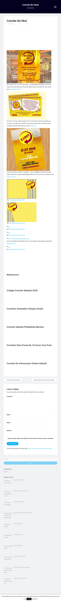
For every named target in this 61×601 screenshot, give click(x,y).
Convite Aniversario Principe (13, 380)
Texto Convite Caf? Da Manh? (19, 556)
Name (9, 414)
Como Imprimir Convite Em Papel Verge (21, 567)
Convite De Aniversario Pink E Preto (20, 490)
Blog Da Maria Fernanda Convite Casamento (44, 380)
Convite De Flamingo (17, 523)
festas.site (33, 125)
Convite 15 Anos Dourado (18, 479)
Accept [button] (28, 598)
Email (9, 422)
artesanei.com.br (11, 243)
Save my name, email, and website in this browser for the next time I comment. (30, 438)
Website (9, 430)
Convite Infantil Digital (18, 545)
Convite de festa (30, 5)
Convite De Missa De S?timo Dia (20, 578)
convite (26, 23)
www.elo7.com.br (11, 176)
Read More (34, 599)
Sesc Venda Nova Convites (18, 501)
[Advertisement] (30, 37)
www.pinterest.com (15, 89)
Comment (10, 396)
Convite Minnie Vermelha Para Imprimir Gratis (23, 512)
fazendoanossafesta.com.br (17, 200)
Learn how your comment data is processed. (40, 448)
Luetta (19, 23)
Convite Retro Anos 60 (18, 534)
